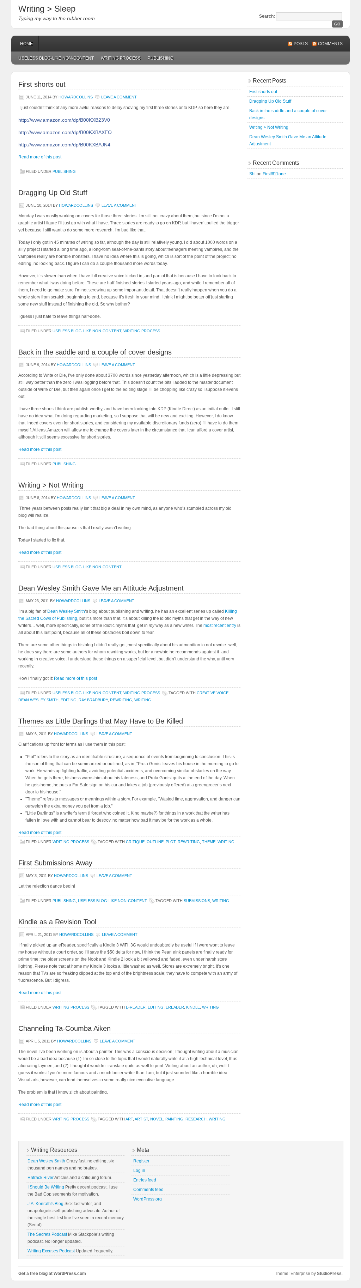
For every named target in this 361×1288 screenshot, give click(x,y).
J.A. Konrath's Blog (45, 1203)
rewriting (121, 700)
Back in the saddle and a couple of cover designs (95, 352)
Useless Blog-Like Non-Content (56, 58)
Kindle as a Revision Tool (57, 922)
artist (141, 1119)
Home (26, 43)
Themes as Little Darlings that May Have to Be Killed (100, 721)
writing (142, 700)
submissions (197, 901)
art (129, 1119)
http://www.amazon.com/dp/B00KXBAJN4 (64, 144)
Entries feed (144, 1180)
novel (156, 1119)
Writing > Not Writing (51, 485)
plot (171, 842)
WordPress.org (147, 1199)
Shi (252, 173)
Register (141, 1161)
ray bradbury (93, 700)
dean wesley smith (38, 700)
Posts (301, 43)
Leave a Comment (119, 97)
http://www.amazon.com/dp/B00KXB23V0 (64, 120)
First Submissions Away (55, 863)
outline (155, 842)
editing (69, 700)
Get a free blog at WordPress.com (52, 1273)
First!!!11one (274, 173)
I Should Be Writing (45, 1187)
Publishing (160, 58)
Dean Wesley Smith (66, 611)
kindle (193, 1007)
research (196, 1119)
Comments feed (148, 1189)
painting (174, 1119)
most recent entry (219, 625)
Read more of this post (39, 157)
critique (135, 842)
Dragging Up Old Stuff (52, 192)
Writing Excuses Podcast (51, 1250)
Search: (267, 16)
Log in (139, 1170)
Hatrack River (40, 1177)
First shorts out (42, 84)
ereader (175, 1007)
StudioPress (329, 1273)
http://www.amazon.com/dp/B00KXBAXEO (65, 132)
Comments (330, 43)
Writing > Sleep (46, 8)
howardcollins (76, 97)
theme (208, 842)
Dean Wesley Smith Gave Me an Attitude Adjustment (101, 588)
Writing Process (121, 58)
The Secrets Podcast (47, 1234)
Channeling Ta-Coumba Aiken (64, 1028)
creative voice (212, 693)
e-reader (136, 1007)
